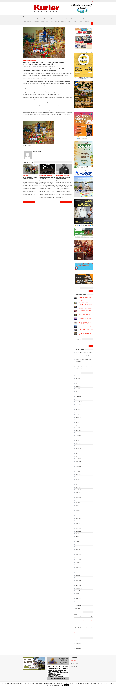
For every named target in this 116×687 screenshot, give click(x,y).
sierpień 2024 (78, 438)
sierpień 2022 (78, 500)
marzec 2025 (78, 419)
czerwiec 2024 (78, 443)
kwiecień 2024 (78, 448)
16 (91, 623)
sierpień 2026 (78, 375)
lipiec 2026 (78, 378)
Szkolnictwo (63, 21)
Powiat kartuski (35, 18)
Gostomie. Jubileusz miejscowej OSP (85, 326)
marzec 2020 (78, 575)
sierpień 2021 (78, 531)
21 (86, 625)
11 (78, 623)
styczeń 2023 (78, 487)
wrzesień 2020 (78, 559)
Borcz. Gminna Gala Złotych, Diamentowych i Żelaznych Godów (84, 367)
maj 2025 (77, 414)
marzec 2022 (78, 513)
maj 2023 (77, 476)
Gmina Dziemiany (26, 60)
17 (75, 625)
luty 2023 (77, 484)
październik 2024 (79, 432)
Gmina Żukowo (42, 175)
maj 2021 (77, 539)
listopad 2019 (78, 585)
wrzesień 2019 (78, 590)
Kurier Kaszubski (33, 66)
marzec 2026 (78, 388)
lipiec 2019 (78, 596)
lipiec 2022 (78, 502)
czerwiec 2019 (78, 598)
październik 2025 (79, 401)
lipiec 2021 (78, 533)
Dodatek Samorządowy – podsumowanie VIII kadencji (34, 21)
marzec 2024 (78, 451)
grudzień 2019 (78, 583)
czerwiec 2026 (78, 381)
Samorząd (57, 21)
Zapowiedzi (71, 18)
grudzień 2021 (78, 520)
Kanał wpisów (78, 643)
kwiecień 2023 (78, 479)
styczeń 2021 (78, 549)
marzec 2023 (78, 482)
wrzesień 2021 (78, 528)
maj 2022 (77, 508)
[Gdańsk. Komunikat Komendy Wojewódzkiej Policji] (64, 169)
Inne (69, 21)
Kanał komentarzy (79, 646)
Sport (52, 21)
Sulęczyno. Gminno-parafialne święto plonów (84, 352)
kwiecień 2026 (78, 386)
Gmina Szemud (64, 18)
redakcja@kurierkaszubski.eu (76, 665)
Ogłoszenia (77, 18)
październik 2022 (79, 495)
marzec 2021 (78, 544)
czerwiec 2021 (78, 536)
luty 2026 (77, 391)
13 (83, 623)
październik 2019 (79, 588)
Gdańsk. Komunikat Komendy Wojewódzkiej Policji (63, 177)
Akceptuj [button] (66, 685)
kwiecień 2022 (78, 510)
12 (80, 623)
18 (78, 625)
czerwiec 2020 (78, 567)
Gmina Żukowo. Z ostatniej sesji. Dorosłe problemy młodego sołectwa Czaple (29, 202)
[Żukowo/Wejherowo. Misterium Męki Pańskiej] (47, 169)
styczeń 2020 (78, 580)
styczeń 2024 (78, 456)
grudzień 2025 (78, 396)
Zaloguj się (77, 640)
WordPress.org (78, 648)
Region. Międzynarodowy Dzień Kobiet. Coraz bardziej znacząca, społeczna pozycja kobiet (66, 202)
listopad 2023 (78, 461)
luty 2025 (77, 422)
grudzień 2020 (78, 552)
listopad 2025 (78, 399)
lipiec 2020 (78, 564)
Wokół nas (84, 18)
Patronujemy (80, 21)
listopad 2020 (78, 554)
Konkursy (74, 21)
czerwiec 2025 (78, 412)
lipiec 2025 (78, 409)
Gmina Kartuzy (59, 175)
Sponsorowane (88, 21)
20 (83, 625)
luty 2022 (77, 515)
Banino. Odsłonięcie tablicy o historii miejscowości (30, 177)
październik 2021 (79, 526)
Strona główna (26, 18)
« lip (75, 632)
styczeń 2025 (78, 425)
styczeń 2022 (78, 518)
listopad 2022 (78, 492)
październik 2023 (79, 464)
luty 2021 (77, 546)
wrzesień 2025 (78, 404)
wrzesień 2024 (78, 435)
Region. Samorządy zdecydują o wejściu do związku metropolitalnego (83, 356)
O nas (89, 18)
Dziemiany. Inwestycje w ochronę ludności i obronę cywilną (83, 360)
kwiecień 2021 (78, 541)
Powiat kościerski (43, 18)
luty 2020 (77, 577)
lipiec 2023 (78, 471)
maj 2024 (77, 445)
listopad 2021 (78, 523)
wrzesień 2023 (78, 466)
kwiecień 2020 (78, 572)
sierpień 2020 (78, 562)
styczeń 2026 (78, 394)
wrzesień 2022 (78, 497)
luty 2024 (77, 453)
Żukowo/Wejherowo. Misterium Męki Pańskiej (47, 177)
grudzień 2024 (78, 427)
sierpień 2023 (78, 469)
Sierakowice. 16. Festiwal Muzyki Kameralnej (84, 364)
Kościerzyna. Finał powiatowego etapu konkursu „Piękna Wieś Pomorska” (85, 299)
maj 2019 (77, 601)
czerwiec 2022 (78, 505)
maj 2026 (77, 383)
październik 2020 (79, 557)
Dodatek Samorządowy (54, 18)
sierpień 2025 (78, 407)
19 (80, 625)
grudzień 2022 (78, 489)
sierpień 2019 (78, 593)
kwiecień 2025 (78, 417)
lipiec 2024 (78, 440)
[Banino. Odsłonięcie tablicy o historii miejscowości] (30, 169)
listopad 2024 (78, 430)
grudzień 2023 (78, 458)
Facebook (78, 339)
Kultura (47, 21)
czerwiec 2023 (78, 474)
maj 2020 (77, 570)
